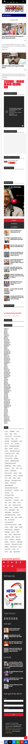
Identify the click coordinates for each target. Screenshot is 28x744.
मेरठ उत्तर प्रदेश (11, 519)
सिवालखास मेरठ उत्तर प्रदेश (17, 544)
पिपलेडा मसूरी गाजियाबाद (9, 495)
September (6, 344)
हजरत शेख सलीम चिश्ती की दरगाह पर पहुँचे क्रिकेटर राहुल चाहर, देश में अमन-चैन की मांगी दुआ (17, 297)
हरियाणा (13, 549)
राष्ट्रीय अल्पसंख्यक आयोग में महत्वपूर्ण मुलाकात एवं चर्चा (15, 231)
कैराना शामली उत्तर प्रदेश (7, 24)
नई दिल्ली (6, 483)
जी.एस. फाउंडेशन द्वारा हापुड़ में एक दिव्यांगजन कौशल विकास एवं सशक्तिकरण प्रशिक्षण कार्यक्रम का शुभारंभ (16, 261)
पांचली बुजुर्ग (7, 492)
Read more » (5, 49)
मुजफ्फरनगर (7, 517)
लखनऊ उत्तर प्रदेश (8, 529)
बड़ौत (6, 502)
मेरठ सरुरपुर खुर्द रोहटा (9, 522)
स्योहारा (20, 546)
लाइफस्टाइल (7, 532)
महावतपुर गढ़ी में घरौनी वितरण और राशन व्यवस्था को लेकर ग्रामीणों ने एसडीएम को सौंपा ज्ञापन (16, 254)
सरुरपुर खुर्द (11, 539)
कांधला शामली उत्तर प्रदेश (14, 446)
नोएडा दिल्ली (16, 490)
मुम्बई (16, 517)
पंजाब (22, 490)
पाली (12, 492)
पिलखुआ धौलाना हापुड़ (9, 497)
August (5, 328)
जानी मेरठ (6, 470)
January (5, 341)
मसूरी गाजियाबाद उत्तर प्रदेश (10, 515)
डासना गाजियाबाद (8, 475)
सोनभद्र (6, 546)
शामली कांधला (7, 537)
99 (14, 84)
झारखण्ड (15, 473)
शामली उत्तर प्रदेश (16, 534)
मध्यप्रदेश (16, 507)
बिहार (6, 505)
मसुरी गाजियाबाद (12, 510)
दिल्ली (10, 478)
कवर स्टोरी (17, 443)
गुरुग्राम (19, 465)
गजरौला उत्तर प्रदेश (8, 458)
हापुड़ (11, 551)
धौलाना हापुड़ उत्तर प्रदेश (16, 480)
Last (6, 87)
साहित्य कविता (19, 542)
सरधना (6, 539)
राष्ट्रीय (11, 527)
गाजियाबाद (16, 458)
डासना (20, 473)
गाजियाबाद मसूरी (8, 465)
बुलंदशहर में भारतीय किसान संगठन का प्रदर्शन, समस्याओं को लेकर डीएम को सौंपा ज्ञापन (17, 276)
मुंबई (12, 517)
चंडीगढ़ (13, 468)
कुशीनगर (6, 451)
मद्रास (11, 507)
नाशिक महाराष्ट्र (13, 483)
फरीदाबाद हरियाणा (8, 500)
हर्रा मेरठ (6, 551)
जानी (21, 468)
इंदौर (16, 438)
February (6, 339)
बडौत (22, 500)
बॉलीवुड (6, 507)
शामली (10, 534)
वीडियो (18, 532)
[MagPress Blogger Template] (14, 8)
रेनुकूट (16, 527)
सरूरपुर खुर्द (18, 539)
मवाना (6, 510)
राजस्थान (6, 527)
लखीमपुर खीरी (16, 529)
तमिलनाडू (15, 475)
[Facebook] (6, 742)
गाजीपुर (14, 465)
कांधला (6, 446)
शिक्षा (13, 537)
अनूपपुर (6, 434)
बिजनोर (14, 502)
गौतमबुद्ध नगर (7, 468)
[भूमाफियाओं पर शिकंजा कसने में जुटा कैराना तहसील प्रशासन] (14, 59)
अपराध (11, 434)
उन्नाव (21, 441)
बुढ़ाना (10, 505)
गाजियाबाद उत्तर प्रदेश (15, 461)
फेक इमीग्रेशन (16, 500)
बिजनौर (19, 502)
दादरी (6, 478)
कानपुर (6, 448)
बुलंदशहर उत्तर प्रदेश (16, 505)
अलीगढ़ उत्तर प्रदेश (8, 436)
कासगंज (10, 448)
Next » (18, 84)
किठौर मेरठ (16, 448)
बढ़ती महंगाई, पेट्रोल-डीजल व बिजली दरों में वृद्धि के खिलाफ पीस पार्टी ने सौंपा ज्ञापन (16, 269)
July (5, 330)
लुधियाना (13, 532)
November (6, 342)
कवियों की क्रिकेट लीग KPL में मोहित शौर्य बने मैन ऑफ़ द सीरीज (16, 678)
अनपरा (17, 431)
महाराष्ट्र (18, 515)
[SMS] (14, 742)
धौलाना (19, 478)
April (5, 333)
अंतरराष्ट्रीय (12, 431)
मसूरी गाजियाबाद (8, 512)
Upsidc (6, 431)
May (5, 332)
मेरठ (5, 519)
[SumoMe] (26, 742)
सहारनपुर (6, 542)
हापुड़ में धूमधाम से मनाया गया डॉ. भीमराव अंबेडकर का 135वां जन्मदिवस (16, 283)
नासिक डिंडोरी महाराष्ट (9, 485)
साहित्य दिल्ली (7, 544)
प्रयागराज (17, 497)
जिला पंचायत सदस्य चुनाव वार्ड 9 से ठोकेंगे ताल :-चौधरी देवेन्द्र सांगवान (17, 246)
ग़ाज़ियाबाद (7, 461)
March (5, 338)
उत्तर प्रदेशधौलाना (14, 441)
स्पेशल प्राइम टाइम (13, 546)
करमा (12, 443)
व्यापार (6, 534)
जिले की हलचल (13, 470)
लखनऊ (20, 527)
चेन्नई (17, 468)
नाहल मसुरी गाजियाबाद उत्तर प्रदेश (11, 488)
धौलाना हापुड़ (7, 480)
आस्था (12, 438)
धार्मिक (14, 478)
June (5, 331)
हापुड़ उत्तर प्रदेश (17, 551)
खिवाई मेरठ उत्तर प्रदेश (9, 456)
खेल (16, 456)
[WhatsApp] (18, 742)
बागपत (10, 502)
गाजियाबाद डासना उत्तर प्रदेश (10, 463)
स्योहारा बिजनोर (7, 549)
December (6, 351)
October (6, 334)
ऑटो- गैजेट (7, 443)
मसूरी (18, 510)
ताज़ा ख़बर (20, 475)
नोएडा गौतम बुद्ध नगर (8, 490)
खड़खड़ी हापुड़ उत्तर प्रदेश (9, 453)
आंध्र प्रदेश (7, 438)
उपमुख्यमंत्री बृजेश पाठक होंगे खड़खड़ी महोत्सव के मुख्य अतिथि (16, 238)
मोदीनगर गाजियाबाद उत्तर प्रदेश (10, 524)
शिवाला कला (18, 537)
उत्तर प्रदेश (7, 441)
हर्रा (17, 549)
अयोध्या (15, 434)
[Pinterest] (22, 742)
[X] (10, 742)
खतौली (17, 453)
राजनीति (19, 524)
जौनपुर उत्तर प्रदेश (8, 473)
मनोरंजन (21, 507)
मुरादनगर (20, 517)
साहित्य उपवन (12, 542)
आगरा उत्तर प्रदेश (17, 436)
